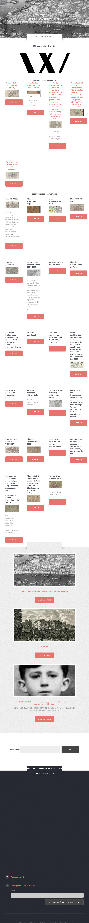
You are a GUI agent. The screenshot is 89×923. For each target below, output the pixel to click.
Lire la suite (14, 103)
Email (13, 869)
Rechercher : (15, 728)
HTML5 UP (63, 900)
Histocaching (44, 19)
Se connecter (53, 900)
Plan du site (42, 900)
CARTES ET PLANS (44, 36)
